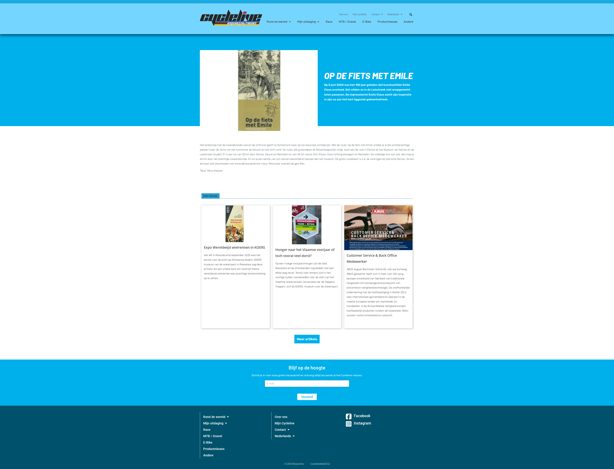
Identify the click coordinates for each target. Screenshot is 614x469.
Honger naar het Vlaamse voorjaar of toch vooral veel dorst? (305, 252)
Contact (375, 14)
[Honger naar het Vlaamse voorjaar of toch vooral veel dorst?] (307, 224)
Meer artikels (307, 339)
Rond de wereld (277, 21)
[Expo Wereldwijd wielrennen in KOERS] (235, 223)
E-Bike (366, 21)
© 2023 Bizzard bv (294, 463)
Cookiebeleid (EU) (320, 463)
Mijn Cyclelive (360, 14)
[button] (409, 14)
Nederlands (393, 14)
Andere (408, 21)
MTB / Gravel (347, 21)
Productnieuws (387, 21)
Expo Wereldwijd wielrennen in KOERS (234, 247)
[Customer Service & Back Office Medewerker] (378, 227)
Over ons (343, 14)
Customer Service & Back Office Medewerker (372, 258)
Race (329, 21)
